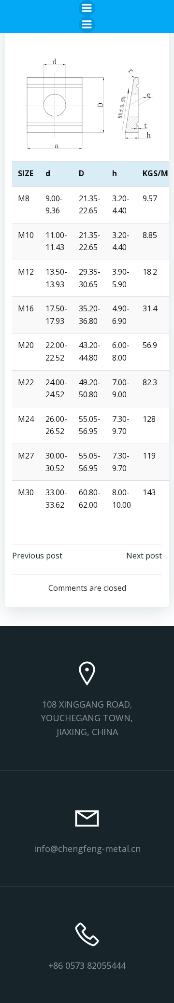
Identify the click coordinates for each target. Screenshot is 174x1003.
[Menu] (87, 8)
